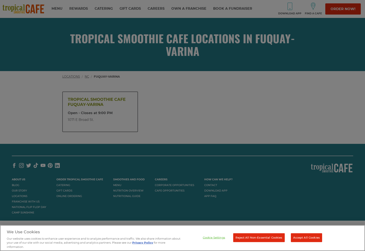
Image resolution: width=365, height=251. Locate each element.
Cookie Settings (214, 237)
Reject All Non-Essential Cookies (259, 237)
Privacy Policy (142, 242)
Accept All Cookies (306, 237)
